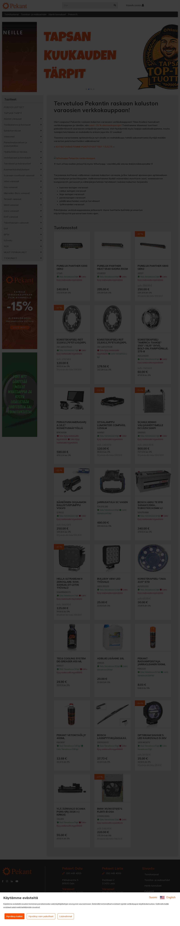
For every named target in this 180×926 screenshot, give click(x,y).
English (171, 897)
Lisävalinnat (65, 916)
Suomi (153, 897)
